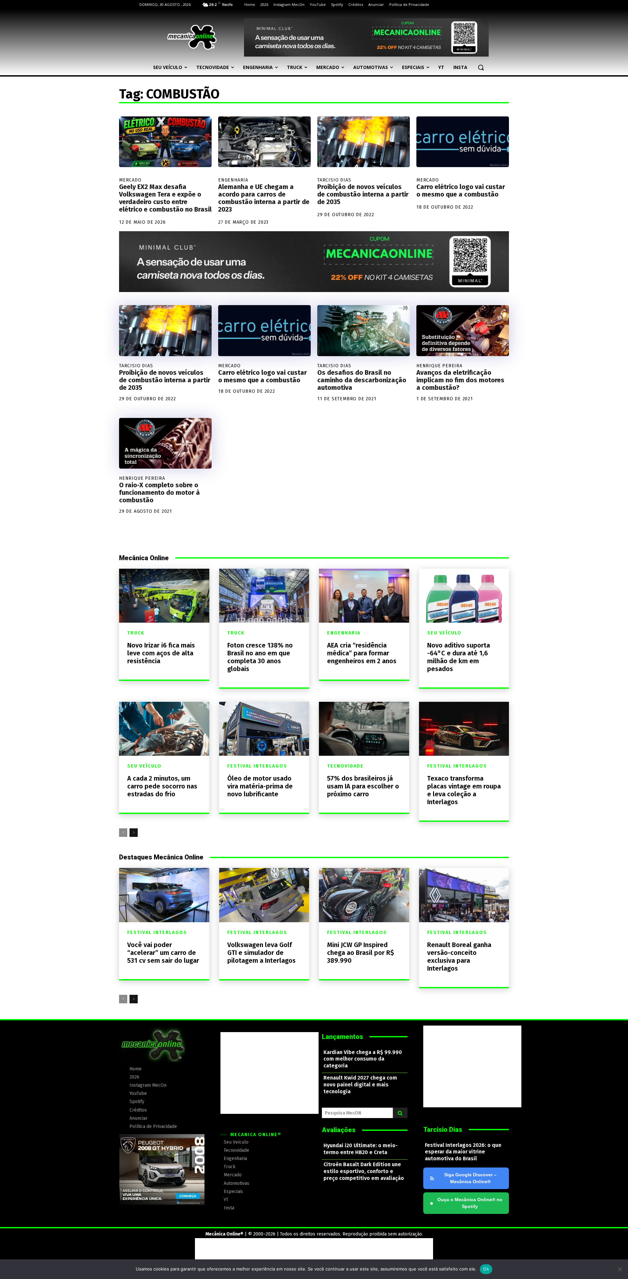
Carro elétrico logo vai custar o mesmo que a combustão (460, 190)
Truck (136, 633)
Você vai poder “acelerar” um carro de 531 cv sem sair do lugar (163, 952)
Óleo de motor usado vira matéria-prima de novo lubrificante (260, 786)
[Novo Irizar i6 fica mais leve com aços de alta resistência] (164, 596)
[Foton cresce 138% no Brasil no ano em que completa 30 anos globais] (264, 596)
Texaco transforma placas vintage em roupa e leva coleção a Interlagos (464, 790)
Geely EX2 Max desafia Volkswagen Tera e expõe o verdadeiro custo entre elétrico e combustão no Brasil (165, 198)
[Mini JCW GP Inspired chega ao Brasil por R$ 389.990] (364, 895)
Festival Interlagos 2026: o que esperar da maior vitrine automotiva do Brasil (463, 1152)
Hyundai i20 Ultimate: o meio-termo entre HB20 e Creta (360, 1148)
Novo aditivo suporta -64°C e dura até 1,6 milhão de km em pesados (458, 657)
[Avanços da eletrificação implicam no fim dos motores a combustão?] (462, 330)
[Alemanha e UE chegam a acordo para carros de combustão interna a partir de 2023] (264, 141)
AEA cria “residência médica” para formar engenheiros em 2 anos (361, 653)
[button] (481, 67)
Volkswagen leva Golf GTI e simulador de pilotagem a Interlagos (261, 952)
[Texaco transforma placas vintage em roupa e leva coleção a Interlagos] (464, 729)
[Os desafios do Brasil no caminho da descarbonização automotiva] (363, 330)
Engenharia (233, 180)
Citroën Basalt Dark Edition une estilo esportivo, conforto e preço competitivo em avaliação (363, 1171)
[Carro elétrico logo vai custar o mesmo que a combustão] (462, 141)
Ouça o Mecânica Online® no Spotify (466, 1203)
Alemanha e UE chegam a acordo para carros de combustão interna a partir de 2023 (263, 198)
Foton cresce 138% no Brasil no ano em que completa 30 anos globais (260, 657)
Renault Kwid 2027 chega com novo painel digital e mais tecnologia (360, 1085)
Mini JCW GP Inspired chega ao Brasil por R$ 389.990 (360, 952)
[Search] (400, 1113)
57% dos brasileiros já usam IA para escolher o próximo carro (363, 786)
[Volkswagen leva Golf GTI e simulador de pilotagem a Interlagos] (264, 895)
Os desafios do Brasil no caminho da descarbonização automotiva (361, 380)
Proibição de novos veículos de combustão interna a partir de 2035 (363, 194)
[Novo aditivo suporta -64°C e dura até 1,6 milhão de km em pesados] (464, 596)
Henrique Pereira (439, 366)
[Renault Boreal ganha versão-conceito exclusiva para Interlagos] (464, 895)
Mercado (130, 180)
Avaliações (339, 1130)
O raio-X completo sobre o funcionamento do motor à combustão (159, 492)
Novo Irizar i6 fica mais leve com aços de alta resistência (161, 653)
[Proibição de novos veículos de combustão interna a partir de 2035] (363, 141)
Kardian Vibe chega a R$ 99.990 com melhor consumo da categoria (362, 1059)
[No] (620, 1269)
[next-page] (134, 832)
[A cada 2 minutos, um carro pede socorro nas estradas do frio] (164, 729)
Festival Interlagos (257, 766)
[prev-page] (123, 832)
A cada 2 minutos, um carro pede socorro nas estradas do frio (162, 786)
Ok (486, 1268)
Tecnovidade (345, 766)
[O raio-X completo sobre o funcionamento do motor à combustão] (165, 443)
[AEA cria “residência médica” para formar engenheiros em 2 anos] (364, 596)
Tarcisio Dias (334, 180)
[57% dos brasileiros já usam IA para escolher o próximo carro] (364, 729)
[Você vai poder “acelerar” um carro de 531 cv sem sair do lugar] (164, 895)
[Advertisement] (269, 1073)
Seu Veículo (444, 633)
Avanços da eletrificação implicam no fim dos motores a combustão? (460, 380)
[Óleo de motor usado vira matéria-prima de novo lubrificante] (264, 729)
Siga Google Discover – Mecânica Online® (470, 1178)
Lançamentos (342, 1037)
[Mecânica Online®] (191, 37)
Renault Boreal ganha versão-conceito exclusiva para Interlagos (459, 956)
